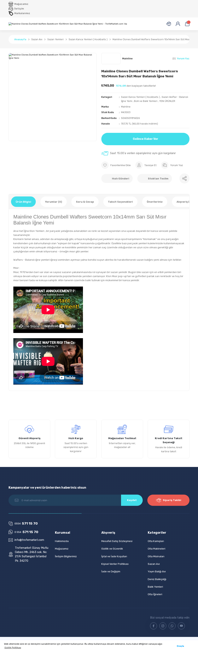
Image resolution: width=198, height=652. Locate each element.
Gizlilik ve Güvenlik (112, 548)
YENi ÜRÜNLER (167, 101)
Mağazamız (61, 548)
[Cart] (187, 23)
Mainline (126, 106)
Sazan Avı (154, 563)
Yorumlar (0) (53, 201)
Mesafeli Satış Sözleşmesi (116, 541)
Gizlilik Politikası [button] (12, 647)
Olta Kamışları (156, 541)
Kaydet (132, 500)
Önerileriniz (155, 201)
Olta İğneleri (155, 594)
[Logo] (68, 24)
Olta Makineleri (156, 548)
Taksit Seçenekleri (120, 201)
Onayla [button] (180, 646)
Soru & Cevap (85, 201)
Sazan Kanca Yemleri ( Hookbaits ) (140, 97)
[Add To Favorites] (116, 165)
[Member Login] (178, 23)
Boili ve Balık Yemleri (145, 101)
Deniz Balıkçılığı (157, 579)
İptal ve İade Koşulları (114, 556)
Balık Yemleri (155, 586)
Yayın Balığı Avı (157, 571)
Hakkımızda (62, 541)
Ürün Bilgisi (23, 201)
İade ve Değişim (110, 571)
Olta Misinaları (156, 556)
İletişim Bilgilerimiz (66, 556)
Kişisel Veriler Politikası (115, 563)
